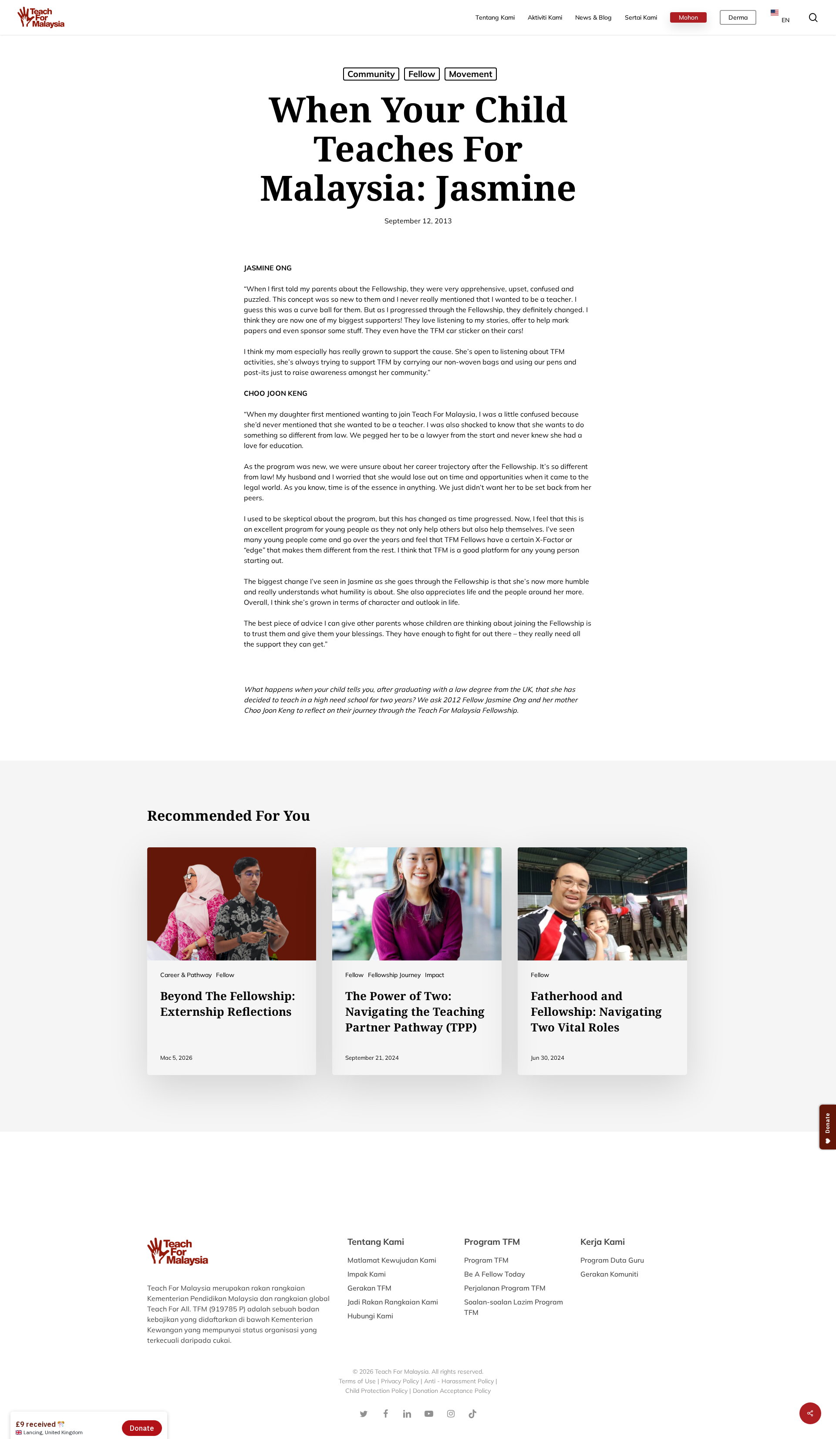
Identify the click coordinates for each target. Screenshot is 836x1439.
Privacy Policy (400, 1381)
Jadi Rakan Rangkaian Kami (392, 1301)
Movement (470, 73)
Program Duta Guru (612, 1260)
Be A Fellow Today (494, 1274)
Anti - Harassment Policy (459, 1381)
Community (371, 73)
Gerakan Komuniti (609, 1274)
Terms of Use (357, 1381)
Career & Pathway (186, 975)
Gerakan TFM (369, 1288)
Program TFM (486, 1260)
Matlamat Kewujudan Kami (391, 1260)
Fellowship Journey (394, 975)
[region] (723, 73)
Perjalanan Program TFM (505, 1288)
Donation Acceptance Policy (452, 1391)
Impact (434, 975)
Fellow (421, 73)
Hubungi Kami (370, 1315)
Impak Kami (366, 1274)
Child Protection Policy (377, 1391)
